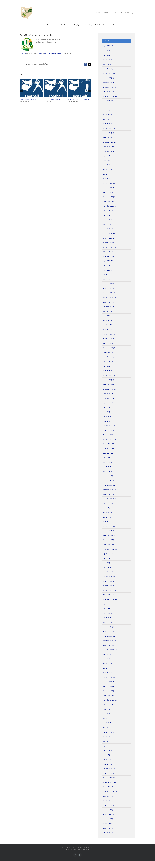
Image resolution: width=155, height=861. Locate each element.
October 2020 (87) (108, 352)
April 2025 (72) (107, 119)
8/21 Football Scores (28, 99)
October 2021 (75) (108, 302)
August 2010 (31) (108, 796)
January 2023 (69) (108, 238)
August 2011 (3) (107, 741)
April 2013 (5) (107, 723)
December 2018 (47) (109, 435)
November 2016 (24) (109, 540)
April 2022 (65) (107, 275)
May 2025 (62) (107, 114)
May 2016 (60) (107, 563)
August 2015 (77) (108, 604)
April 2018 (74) (107, 467)
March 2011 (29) (108, 764)
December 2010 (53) (109, 778)
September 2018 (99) (109, 448)
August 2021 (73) (108, 311)
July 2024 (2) (106, 160)
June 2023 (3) (107, 215)
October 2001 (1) (108, 833)
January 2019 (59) (108, 430)
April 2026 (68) (107, 64)
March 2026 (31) (108, 69)
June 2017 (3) (107, 508)
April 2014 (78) (107, 668)
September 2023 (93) (109, 206)
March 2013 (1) (107, 727)
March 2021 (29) (108, 329)
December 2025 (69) (109, 82)
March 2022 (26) (108, 279)
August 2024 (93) (108, 156)
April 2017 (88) (107, 517)
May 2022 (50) (107, 270)
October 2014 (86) (108, 645)
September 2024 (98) (109, 151)
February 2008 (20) (109, 819)
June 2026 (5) (107, 55)
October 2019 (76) (108, 393)
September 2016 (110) (110, 549)
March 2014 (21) (108, 672)
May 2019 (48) (107, 412)
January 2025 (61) (108, 133)
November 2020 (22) (109, 348)
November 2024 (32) (109, 142)
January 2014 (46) (108, 682)
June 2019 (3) (107, 407)
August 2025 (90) (108, 101)
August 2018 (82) (108, 453)
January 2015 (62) (108, 631)
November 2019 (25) (109, 389)
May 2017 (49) (107, 512)
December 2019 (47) (109, 384)
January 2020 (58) (108, 380)
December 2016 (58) (109, 535)
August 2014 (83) (108, 654)
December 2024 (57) (109, 137)
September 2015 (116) (110, 599)
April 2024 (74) (107, 174)
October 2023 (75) (108, 201)
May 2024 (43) (107, 169)
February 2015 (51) (109, 627)
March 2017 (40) (108, 522)
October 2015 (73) (108, 595)
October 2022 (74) (108, 252)
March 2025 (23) (108, 124)
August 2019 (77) (108, 403)
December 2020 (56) (109, 343)
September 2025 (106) (110, 96)
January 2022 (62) (108, 288)
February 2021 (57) (109, 334)
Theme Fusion (88, 847)
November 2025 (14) (109, 87)
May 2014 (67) (107, 663)
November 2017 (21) (109, 490)
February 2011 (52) (109, 769)
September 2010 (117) (110, 791)
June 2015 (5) (107, 608)
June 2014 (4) (107, 659)
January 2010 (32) (108, 805)
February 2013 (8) (108, 732)
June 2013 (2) (107, 714)
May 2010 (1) (107, 801)
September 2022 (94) (109, 256)
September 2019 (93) (109, 398)
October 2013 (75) (108, 695)
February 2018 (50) (109, 476)
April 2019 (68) (107, 416)
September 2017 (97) (109, 499)
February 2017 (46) (109, 526)
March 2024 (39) (108, 178)
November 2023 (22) (109, 197)
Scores (46, 53)
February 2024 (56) (109, 183)
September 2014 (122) (110, 650)
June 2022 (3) (107, 265)
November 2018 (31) (109, 439)
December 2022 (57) (109, 243)
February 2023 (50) (109, 233)
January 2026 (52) (108, 78)
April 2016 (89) (107, 567)
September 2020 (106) (110, 357)
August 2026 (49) (108, 46)
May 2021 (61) (107, 320)
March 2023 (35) (108, 229)
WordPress (86, 849)
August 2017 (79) (108, 503)
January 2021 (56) (108, 339)
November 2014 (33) (109, 640)
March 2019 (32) (108, 421)
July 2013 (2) (106, 709)
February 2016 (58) (109, 576)
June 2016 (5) (107, 558)
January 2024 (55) (108, 188)
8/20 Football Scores (52, 99)
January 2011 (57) (108, 773)
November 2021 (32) (109, 297)
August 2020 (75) (108, 361)
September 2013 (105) (110, 700)
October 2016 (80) (108, 544)
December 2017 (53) (109, 485)
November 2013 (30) (109, 691)
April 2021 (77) (107, 325)
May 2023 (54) (107, 220)
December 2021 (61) (109, 293)
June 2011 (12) (107, 750)
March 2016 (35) (108, 572)
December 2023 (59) (109, 192)
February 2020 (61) (109, 375)
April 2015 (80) (107, 618)
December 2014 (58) (109, 636)
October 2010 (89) (108, 787)
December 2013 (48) (109, 686)
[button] (113, 25)
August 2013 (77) (108, 704)
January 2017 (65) (108, 531)
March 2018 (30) (108, 471)
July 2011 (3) (106, 746)
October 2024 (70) (108, 146)
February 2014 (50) (109, 677)
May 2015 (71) (107, 613)
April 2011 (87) (107, 759)
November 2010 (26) (109, 782)
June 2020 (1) (107, 366)
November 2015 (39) (109, 590)
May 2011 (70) (107, 755)
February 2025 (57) (109, 128)
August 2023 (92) (108, 210)
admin (24, 53)
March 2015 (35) (108, 622)
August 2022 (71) (108, 261)
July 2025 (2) (106, 105)
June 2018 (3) (107, 457)
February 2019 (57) (109, 425)
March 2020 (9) (107, 371)
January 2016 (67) (108, 581)
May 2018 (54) (107, 462)
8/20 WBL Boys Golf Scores (78, 99)
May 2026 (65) (107, 60)
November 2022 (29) (109, 247)
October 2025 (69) (108, 92)
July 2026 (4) (106, 50)
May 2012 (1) (107, 737)
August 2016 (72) (108, 554)
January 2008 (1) (108, 823)
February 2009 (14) (109, 810)
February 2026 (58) (109, 73)
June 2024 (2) (107, 165)
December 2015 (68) (109, 586)
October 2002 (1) (108, 828)
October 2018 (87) (108, 444)
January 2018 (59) (108, 480)
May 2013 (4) (107, 718)
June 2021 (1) (107, 316)
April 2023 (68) (107, 224)
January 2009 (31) (108, 814)
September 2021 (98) (109, 307)
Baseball (40, 53)
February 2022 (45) (109, 284)
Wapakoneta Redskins (55, 53)
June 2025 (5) (107, 110)
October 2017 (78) (108, 494)
